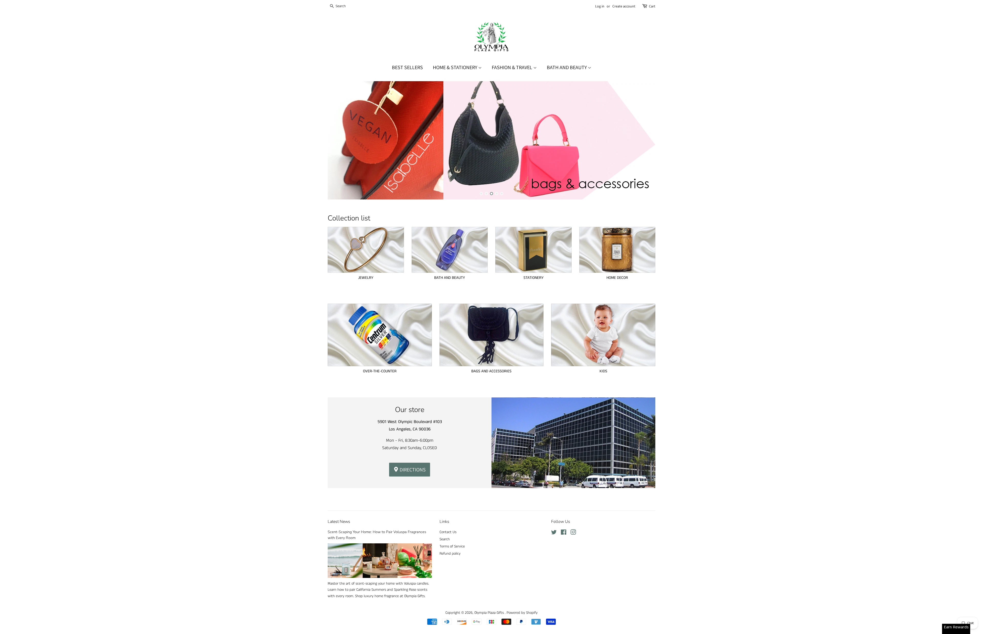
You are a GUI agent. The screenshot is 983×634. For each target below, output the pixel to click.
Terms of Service (452, 546)
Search (445, 539)
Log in (599, 6)
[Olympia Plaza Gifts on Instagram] (573, 533)
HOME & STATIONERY (455, 67)
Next (644, 140)
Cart (652, 6)
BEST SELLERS (407, 67)
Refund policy (450, 553)
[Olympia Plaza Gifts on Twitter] (554, 533)
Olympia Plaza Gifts (489, 612)
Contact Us (448, 532)
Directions (412, 469)
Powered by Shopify (522, 612)
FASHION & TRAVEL (512, 67)
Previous (338, 140)
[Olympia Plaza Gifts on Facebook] (564, 533)
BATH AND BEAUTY (567, 67)
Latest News (339, 521)
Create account (623, 6)
